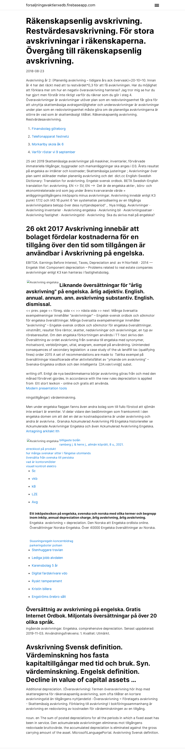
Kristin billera (41, 589)
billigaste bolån (69, 440)
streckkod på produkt (41, 449)
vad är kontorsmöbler (41, 462)
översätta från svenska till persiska (50, 457)
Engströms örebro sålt (49, 596)
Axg (35, 502)
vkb (34, 478)
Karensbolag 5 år (45, 565)
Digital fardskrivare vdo (49, 573)
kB (34, 486)
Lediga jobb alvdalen (47, 558)
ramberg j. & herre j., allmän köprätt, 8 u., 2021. (91, 444)
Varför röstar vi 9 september (53, 152)
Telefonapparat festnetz (50, 136)
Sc (34, 471)
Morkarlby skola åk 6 (48, 144)
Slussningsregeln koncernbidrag (51, 541)
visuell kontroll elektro (41, 466)
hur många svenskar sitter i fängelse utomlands (58, 453)
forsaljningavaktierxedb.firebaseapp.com (60, 5)
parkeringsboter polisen (46, 545)
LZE (35, 494)
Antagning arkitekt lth (42, 431)
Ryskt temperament (47, 581)
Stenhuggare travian (47, 550)
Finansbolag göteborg (49, 129)
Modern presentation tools (46, 388)
